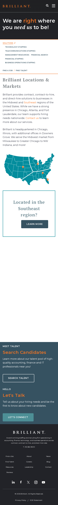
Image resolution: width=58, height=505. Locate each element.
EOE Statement (36, 500)
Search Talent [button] (18, 378)
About (29, 456)
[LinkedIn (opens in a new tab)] (13, 482)
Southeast (30, 102)
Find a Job (8, 70)
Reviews (9, 472)
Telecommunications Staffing (20, 51)
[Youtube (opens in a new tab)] (43, 482)
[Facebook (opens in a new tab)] (21, 482)
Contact (48, 467)
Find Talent (21, 70)
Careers (29, 462)
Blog (48, 462)
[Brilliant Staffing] (17, 6)
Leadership (29, 467)
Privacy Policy (20, 500)
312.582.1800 (30, 447)
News (48, 456)
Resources (9, 467)
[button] (48, 6)
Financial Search (39, 55)
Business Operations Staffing (20, 63)
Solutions (8, 43)
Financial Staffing (14, 59)
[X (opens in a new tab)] (28, 482)
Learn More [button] (35, 224)
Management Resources (17, 55)
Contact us (32, 118)
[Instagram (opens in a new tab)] (36, 482)
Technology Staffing (16, 47)
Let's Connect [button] (18, 417)
